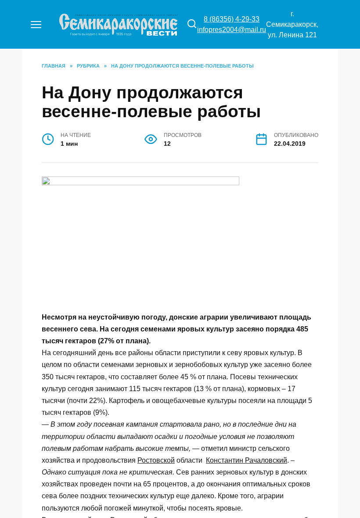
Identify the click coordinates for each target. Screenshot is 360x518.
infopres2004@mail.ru (231, 29)
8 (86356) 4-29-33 (231, 19)
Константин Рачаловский (246, 460)
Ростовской (156, 460)
